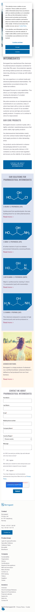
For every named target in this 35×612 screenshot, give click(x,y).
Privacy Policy (21, 607)
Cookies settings (17, 42)
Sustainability (5, 557)
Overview (4, 588)
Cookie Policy (22, 26)
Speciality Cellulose (7, 543)
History (3, 561)
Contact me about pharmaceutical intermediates (17, 164)
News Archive (5, 569)
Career (3, 580)
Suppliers (4, 578)
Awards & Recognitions (8, 565)
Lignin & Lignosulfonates (8, 541)
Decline (17, 52)
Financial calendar (6, 594)
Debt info (4, 598)
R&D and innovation (7, 567)
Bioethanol (4, 549)
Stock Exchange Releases (9, 590)
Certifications (5, 563)
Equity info (4, 596)
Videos (3, 576)
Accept (17, 47)
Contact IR (4, 600)
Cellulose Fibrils (6, 545)
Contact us (7, 532)
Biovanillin (4, 547)
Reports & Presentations (8, 592)
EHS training (5, 574)
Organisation (5, 559)
